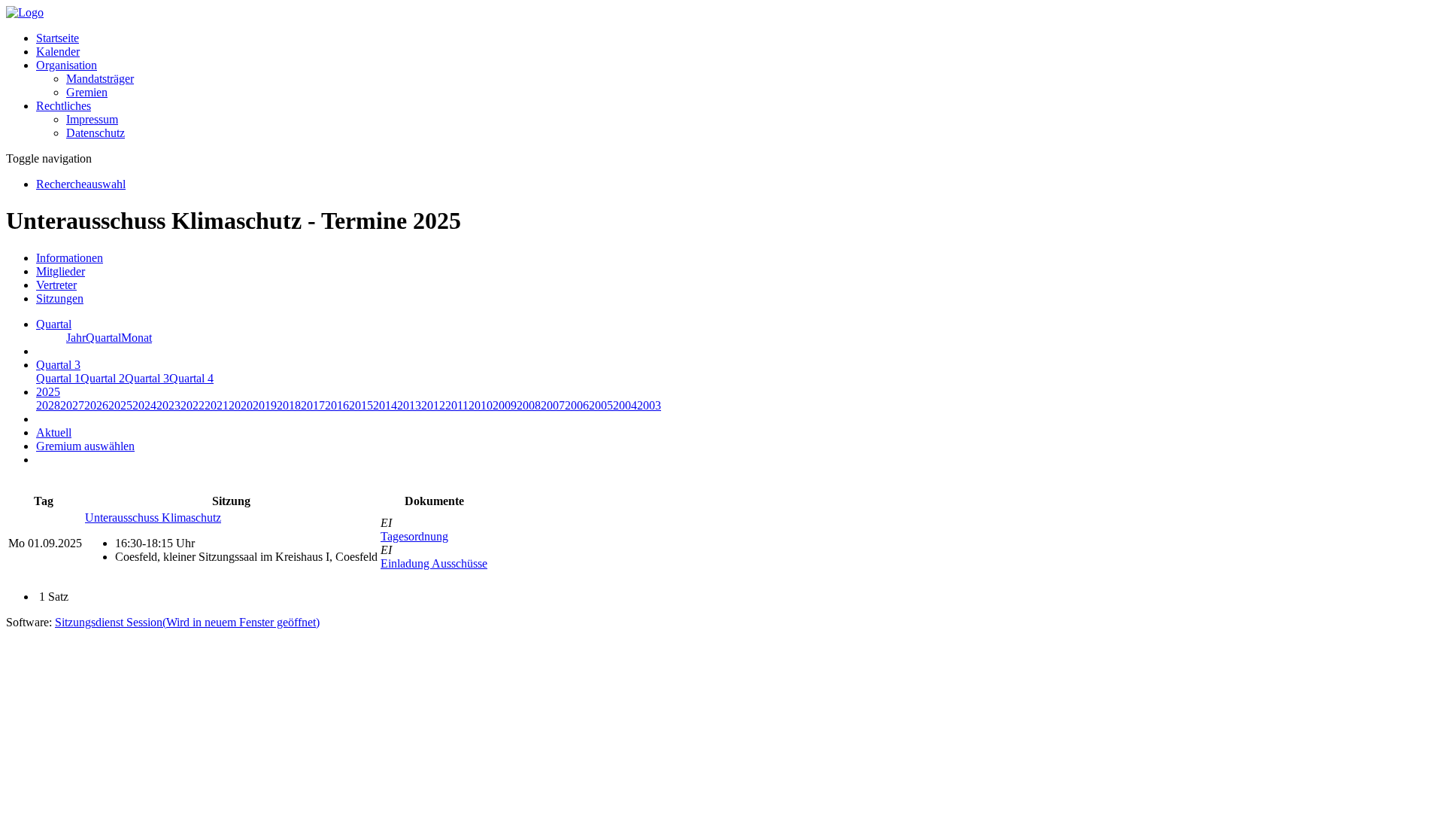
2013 (409, 405)
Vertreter (56, 285)
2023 (168, 405)
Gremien (87, 92)
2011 (457, 405)
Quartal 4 (191, 378)
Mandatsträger (100, 78)
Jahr (76, 337)
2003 (649, 405)
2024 (144, 405)
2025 (120, 405)
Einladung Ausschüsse (434, 563)
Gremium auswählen (85, 446)
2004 (625, 405)
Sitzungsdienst (187, 622)
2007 (553, 405)
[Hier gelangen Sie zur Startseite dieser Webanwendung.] (25, 12)
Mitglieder (60, 271)
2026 (96, 405)
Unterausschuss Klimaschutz (153, 517)
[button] (66, 65)
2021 (217, 405)
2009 (505, 405)
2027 (72, 405)
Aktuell (53, 432)
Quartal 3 (147, 378)
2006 (577, 405)
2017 (313, 405)
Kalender (58, 51)
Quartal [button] (53, 324)
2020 (241, 405)
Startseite (57, 38)
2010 (481, 405)
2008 (529, 405)
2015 (361, 405)
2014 (385, 405)
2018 (289, 405)
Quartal (103, 337)
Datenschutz (95, 132)
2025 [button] (48, 391)
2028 (48, 405)
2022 (192, 405)
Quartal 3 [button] (58, 364)
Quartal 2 (102, 378)
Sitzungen (59, 298)
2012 (433, 405)
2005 (601, 405)
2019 (265, 405)
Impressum (92, 119)
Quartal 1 (58, 378)
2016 (337, 405)
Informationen (69, 257)
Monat (136, 337)
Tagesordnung (414, 536)
